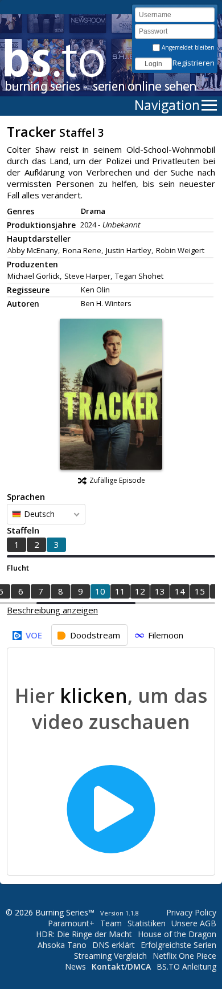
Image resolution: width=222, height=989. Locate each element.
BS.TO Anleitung (186, 966)
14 (180, 591)
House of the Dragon (177, 934)
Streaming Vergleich (110, 955)
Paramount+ (71, 923)
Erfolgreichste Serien (178, 944)
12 (140, 591)
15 (200, 591)
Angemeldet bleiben (187, 47)
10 (100, 591)
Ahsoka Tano (62, 944)
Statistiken (147, 923)
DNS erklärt (113, 944)
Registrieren (193, 63)
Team (111, 923)
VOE (34, 635)
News (75, 966)
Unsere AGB (193, 923)
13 (160, 591)
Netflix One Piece (184, 955)
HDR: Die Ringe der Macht (84, 934)
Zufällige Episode (117, 480)
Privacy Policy (191, 912)
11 (120, 591)
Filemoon (165, 635)
